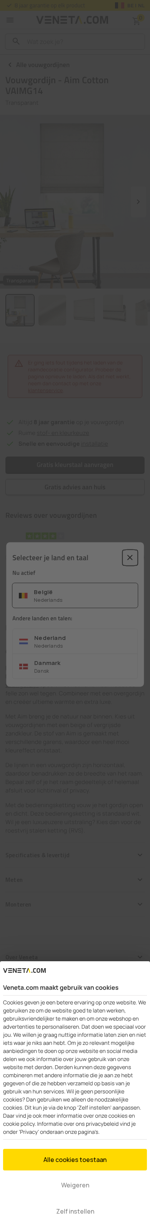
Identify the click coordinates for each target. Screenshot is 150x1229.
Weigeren (75, 1185)
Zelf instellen (75, 1211)
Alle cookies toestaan (75, 1159)
